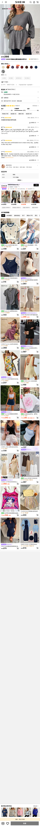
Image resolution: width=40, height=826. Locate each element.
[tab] (3, 215)
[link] (30, 2)
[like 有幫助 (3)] (30, 147)
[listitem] (6, 198)
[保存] (7, 823)
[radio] (3, 67)
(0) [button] (35, 122)
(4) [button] (35, 135)
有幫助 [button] (32, 122)
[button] (2, 2)
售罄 (24, 823)
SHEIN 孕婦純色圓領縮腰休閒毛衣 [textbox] (16, 59)
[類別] (6, 2)
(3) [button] (35, 147)
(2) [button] (35, 160)
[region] (20, 108)
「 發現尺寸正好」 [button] (9, 84)
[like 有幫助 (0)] (30, 122)
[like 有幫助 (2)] (30, 160)
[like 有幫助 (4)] (30, 135)
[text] (20, 120)
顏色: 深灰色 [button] (4, 63)
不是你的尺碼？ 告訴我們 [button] (25, 84)
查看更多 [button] (35, 105)
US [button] (5, 75)
